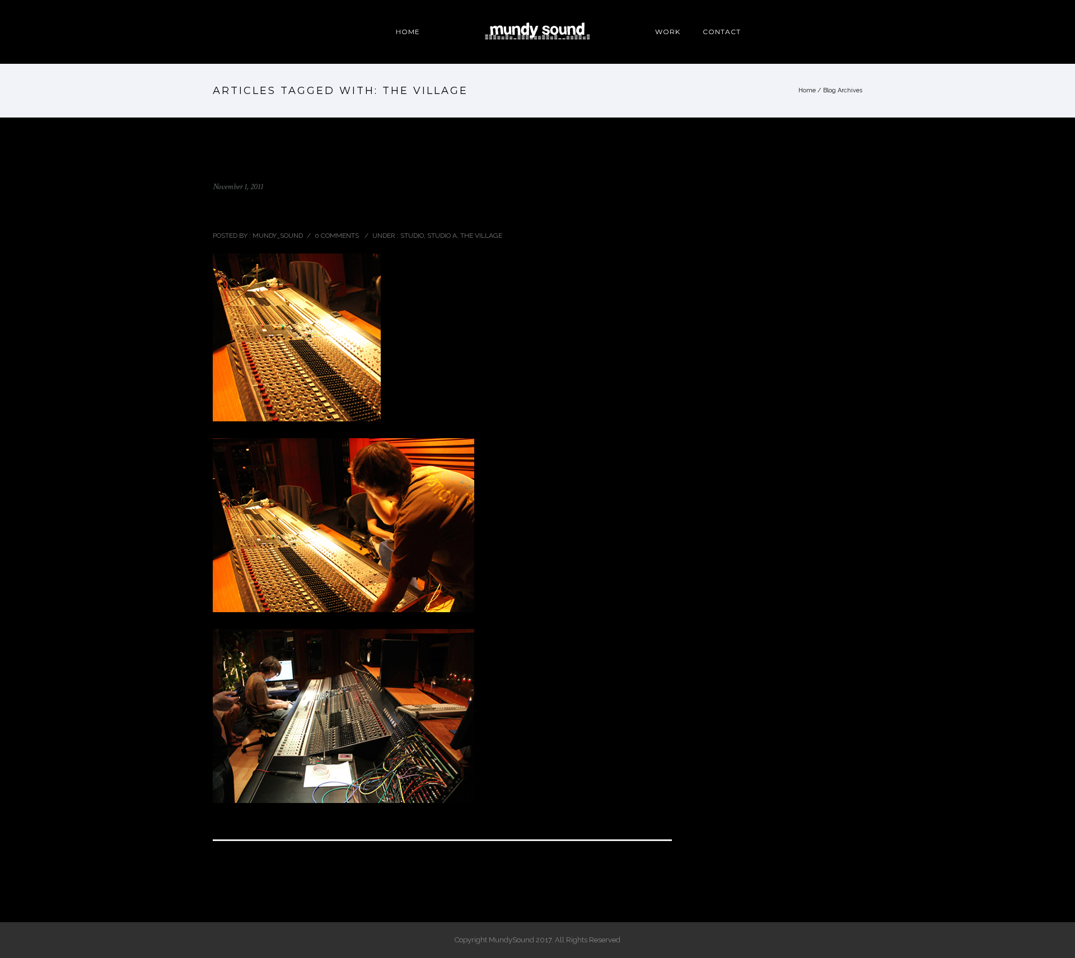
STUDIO (411, 236)
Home (807, 90)
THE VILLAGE (481, 236)
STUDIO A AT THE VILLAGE (288, 211)
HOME (408, 31)
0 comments (337, 236)
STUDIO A (442, 236)
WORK (667, 31)
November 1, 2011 (238, 186)
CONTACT (722, 31)
